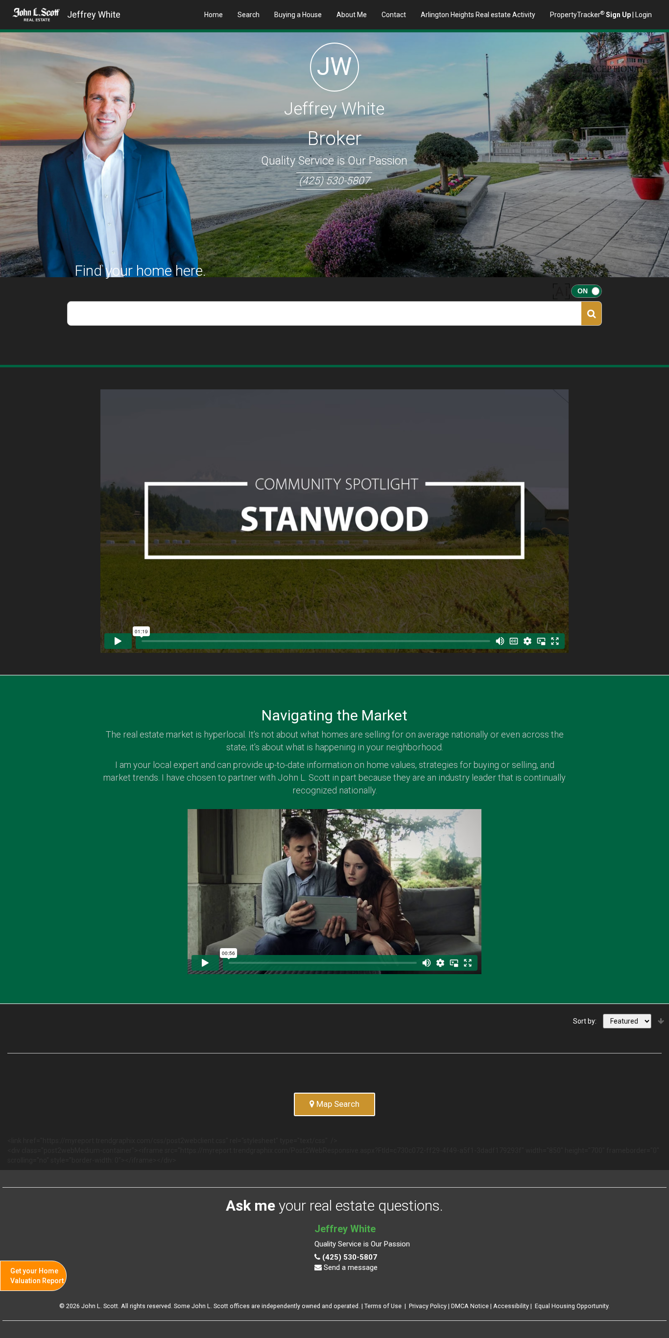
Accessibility (511, 1306)
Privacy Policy (428, 1306)
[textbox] (324, 313)
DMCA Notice (470, 1306)
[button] (591, 313)
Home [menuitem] (213, 15)
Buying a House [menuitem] (298, 15)
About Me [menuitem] (351, 15)
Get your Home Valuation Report (37, 1276)
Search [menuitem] (249, 15)
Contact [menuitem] (394, 15)
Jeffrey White (93, 14)
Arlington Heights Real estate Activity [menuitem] (478, 15)
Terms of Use (383, 1306)
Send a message (350, 1267)
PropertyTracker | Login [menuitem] (601, 14)
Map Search (336, 1104)
